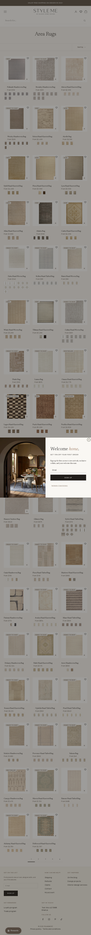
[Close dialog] (88, 439)
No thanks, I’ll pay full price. (60, 485)
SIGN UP (68, 477)
